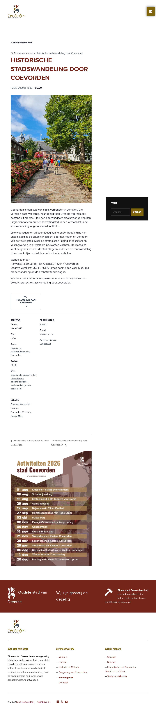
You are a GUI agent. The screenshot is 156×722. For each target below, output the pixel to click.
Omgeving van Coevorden (73, 672)
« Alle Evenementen (21, 42)
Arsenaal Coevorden (20, 404)
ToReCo (43, 324)
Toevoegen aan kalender (25, 301)
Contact (111, 657)
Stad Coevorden (25, 701)
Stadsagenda (66, 677)
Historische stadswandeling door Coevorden (20, 351)
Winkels (63, 657)
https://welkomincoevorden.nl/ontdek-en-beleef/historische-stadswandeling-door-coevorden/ (23, 382)
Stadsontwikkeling (117, 676)
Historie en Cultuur (69, 667)
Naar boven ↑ (44, 701)
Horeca (62, 662)
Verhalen (63, 682)
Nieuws (111, 662)
